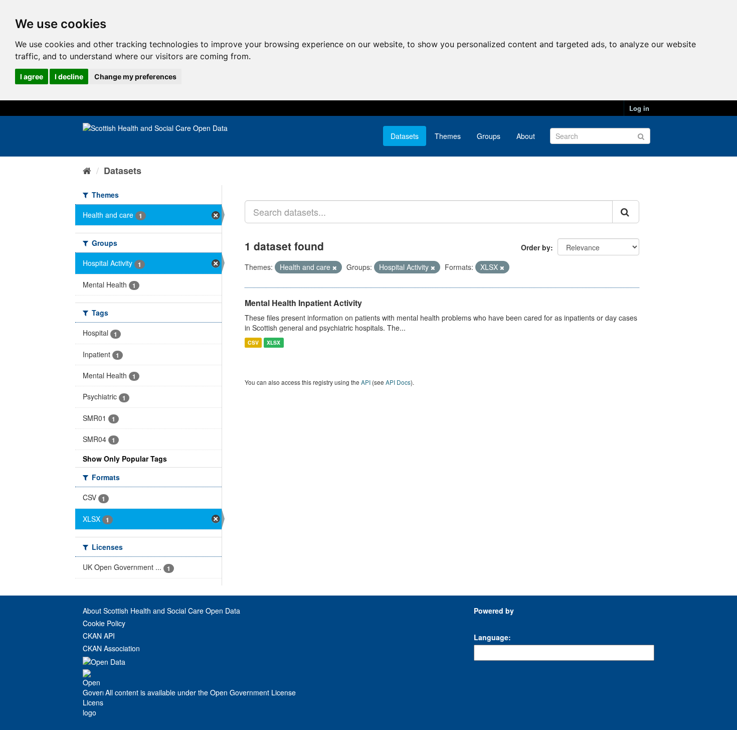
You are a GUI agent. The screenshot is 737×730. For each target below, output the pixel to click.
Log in (639, 108)
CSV (253, 342)
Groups (488, 136)
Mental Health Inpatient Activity (303, 303)
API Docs (398, 382)
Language (491, 637)
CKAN (491, 622)
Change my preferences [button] (135, 76)
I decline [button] (69, 76)
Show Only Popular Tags (125, 459)
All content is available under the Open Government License (199, 692)
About (525, 136)
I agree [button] (31, 76)
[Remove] (334, 267)
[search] (625, 211)
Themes (448, 136)
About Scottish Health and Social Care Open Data (161, 611)
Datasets (405, 136)
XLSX (273, 342)
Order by (535, 247)
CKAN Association (111, 648)
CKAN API (99, 636)
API (366, 382)
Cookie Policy (104, 623)
